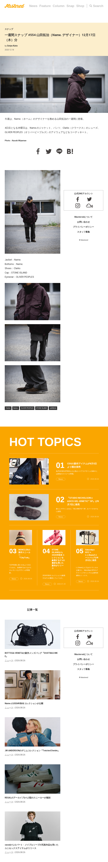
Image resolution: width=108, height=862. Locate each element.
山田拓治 (53, 408)
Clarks (8, 408)
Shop (80, 6)
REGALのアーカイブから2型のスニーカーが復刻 (27, 797)
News (33, 6)
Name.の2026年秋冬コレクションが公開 (24, 703)
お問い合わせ (83, 222)
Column (59, 6)
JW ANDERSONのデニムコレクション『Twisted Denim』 (32, 750)
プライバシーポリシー (83, 227)
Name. (15, 408)
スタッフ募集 (83, 232)
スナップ (9, 29)
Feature (45, 6)
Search (98, 6)
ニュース (9, 660)
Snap (70, 6)
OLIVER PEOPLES (27, 408)
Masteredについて (83, 217)
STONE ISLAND (41, 408)
